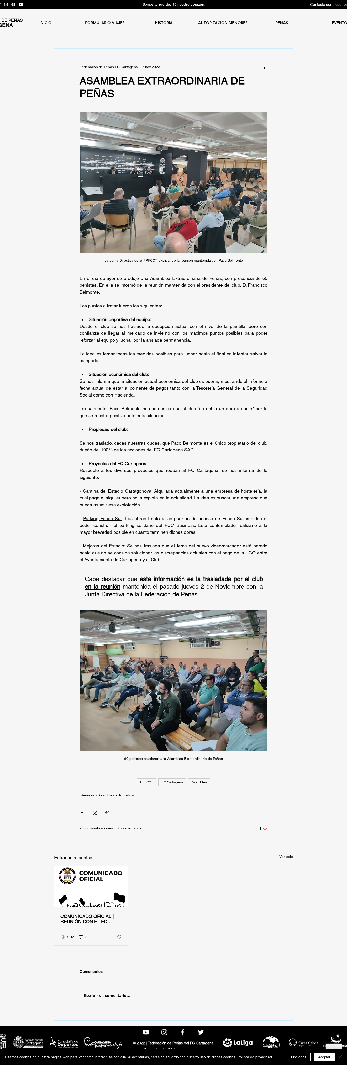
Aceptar (324, 1056)
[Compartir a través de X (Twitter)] (94, 812)
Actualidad (127, 795)
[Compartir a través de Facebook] (82, 812)
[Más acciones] (264, 67)
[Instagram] (6, 4)
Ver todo (286, 857)
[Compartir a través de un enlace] (106, 812)
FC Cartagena (172, 782)
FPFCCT (146, 782)
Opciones (298, 1056)
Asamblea (199, 782)
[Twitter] (201, 1032)
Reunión (87, 795)
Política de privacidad (255, 1056)
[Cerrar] (341, 1057)
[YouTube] (20, 4)
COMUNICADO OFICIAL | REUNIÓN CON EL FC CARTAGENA (87, 919)
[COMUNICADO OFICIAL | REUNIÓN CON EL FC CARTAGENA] (91, 886)
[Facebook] (13, 4)
